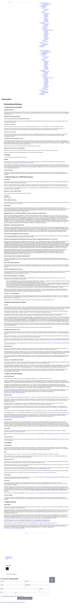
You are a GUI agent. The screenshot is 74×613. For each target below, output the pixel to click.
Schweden (46, 21)
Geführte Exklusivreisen (46, 4)
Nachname (27, 581)
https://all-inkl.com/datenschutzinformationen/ (25, 162)
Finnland (46, 15)
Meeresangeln (44, 43)
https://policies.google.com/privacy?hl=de (49, 522)
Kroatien (46, 19)
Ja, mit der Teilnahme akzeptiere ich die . (13, 596)
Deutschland (47, 13)
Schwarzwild (47, 38)
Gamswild (46, 33)
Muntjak (46, 35)
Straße (1, 588)
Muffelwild (47, 34)
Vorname (2, 581)
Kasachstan (47, 9)
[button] (53, 48)
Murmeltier (47, 41)
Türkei (46, 10)
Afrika (43, 11)
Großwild (46, 24)
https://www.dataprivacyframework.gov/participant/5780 (14, 392)
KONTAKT (42, 46)
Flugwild (43, 74)
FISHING (42, 42)
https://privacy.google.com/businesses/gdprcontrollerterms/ (14, 521)
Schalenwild (44, 29)
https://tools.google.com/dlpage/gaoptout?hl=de (17, 431)
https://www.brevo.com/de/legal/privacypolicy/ (60, 492)
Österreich (46, 16)
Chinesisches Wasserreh (49, 30)
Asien (43, 8)
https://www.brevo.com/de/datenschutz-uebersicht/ (40, 492)
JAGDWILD (42, 22)
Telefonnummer (28, 584)
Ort (15, 592)
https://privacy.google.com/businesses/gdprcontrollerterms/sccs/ (38, 521)
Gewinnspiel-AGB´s (20, 596)
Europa (43, 12)
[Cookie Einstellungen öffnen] (9, 611)
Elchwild (46, 32)
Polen (46, 17)
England (46, 14)
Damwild (46, 31)
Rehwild (46, 36)
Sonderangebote (45, 5)
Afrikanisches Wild (45, 23)
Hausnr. (40, 588)
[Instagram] (7, 568)
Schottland (46, 20)
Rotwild (46, 37)
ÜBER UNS (42, 45)
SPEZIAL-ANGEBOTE (44, 3)
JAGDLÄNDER (43, 6)
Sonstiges (44, 40)
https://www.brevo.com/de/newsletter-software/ (47, 472)
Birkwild (46, 28)
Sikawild (46, 39)
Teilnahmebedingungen (11, 602)
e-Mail (1, 584)
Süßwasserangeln (45, 44)
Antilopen (46, 25)
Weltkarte (44, 7)
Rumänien (46, 18)
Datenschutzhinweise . (21, 602)
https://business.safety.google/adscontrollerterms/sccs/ (60, 412)
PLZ (1, 592)
